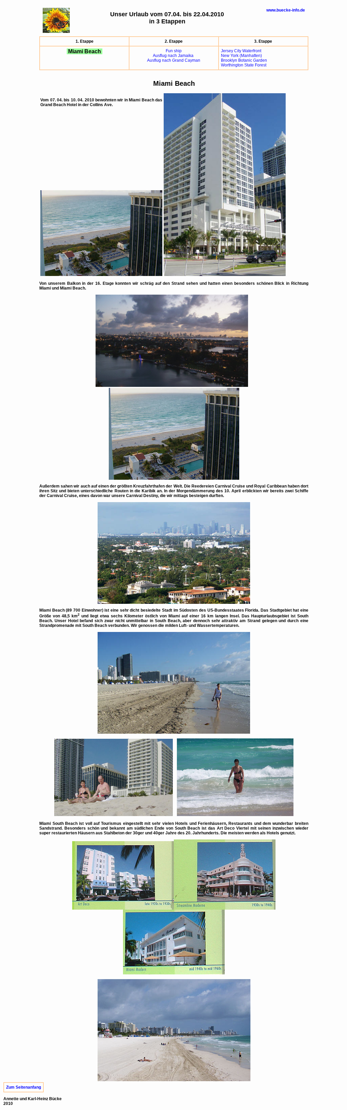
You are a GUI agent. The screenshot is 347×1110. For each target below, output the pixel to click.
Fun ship (174, 50)
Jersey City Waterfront (241, 50)
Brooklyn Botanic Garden (244, 60)
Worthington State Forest (243, 65)
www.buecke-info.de (285, 10)
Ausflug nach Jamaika (174, 55)
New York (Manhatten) (241, 55)
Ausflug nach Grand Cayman (173, 60)
